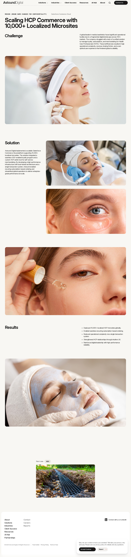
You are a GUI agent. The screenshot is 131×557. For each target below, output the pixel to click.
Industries (9, 526)
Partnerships (10, 538)
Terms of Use (54, 545)
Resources (9, 532)
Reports (27, 526)
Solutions (8, 523)
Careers (27, 523)
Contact (27, 520)
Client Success (11, 529)
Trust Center (36, 545)
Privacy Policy (45, 545)
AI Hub (7, 535)
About (7, 520)
